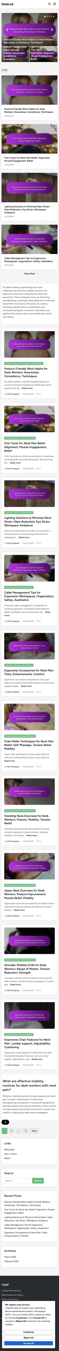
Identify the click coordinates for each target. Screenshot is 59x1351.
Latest (4, 70)
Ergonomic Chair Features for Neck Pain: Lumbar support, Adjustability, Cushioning (27, 1043)
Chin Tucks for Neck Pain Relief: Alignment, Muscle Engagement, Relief (25, 446)
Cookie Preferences (11, 1290)
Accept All (28, 1343)
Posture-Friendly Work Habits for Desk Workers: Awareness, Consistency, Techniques (26, 372)
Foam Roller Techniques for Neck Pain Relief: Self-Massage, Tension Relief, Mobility (29, 745)
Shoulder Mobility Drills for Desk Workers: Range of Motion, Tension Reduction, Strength (27, 968)
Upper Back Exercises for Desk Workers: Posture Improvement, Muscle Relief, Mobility (25, 894)
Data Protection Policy (12, 1295)
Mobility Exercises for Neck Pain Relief (20, 438)
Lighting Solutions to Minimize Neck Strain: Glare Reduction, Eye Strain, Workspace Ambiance (27, 209)
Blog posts (9, 1149)
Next (34, 1131)
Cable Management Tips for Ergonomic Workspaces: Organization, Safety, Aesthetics (29, 596)
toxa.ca (7, 4)
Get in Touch (10, 1154)
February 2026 (11, 1261)
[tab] (4, 69)
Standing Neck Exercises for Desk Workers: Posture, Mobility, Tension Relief (27, 819)
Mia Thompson (13, 394)
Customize (28, 1332)
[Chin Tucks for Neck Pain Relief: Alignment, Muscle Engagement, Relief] (43, 54)
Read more (27, 388)
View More (29, 273)
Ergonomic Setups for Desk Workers (19, 513)
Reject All (28, 1337)
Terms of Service (10, 1299)
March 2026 (10, 1257)
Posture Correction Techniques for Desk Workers (23, 363)
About (7, 1158)
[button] (44, 16)
